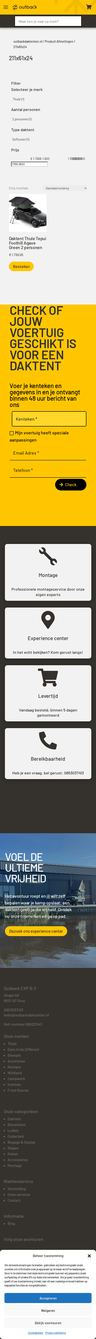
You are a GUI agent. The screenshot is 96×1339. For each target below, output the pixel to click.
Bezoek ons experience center (36, 931)
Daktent (14, 1118)
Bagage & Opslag (21, 1142)
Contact (14, 1200)
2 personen (21, 119)
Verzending (17, 1188)
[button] (89, 1256)
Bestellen (21, 266)
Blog (11, 1223)
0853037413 (74, 772)
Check (71, 484)
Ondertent (16, 1136)
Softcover (20, 139)
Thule (18, 99)
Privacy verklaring (55, 1332)
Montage (15, 1165)
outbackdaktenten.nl (27, 41)
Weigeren (48, 1310)
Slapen (13, 1148)
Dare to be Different (23, 1049)
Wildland (15, 1072)
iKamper (14, 1067)
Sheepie (14, 1055)
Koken (13, 1153)
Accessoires (18, 1159)
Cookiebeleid (35, 1332)
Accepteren (48, 1298)
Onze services (19, 1194)
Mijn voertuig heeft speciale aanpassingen (39, 436)
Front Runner (18, 1090)
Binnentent (17, 1124)
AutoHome (16, 1061)
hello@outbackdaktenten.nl (26, 1015)
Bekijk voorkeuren (48, 1323)
